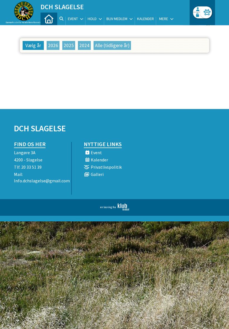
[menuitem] (48, 19)
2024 (84, 45)
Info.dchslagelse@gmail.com (42, 180)
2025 (69, 45)
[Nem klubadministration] (114, 209)
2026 (53, 45)
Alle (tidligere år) (112, 45)
